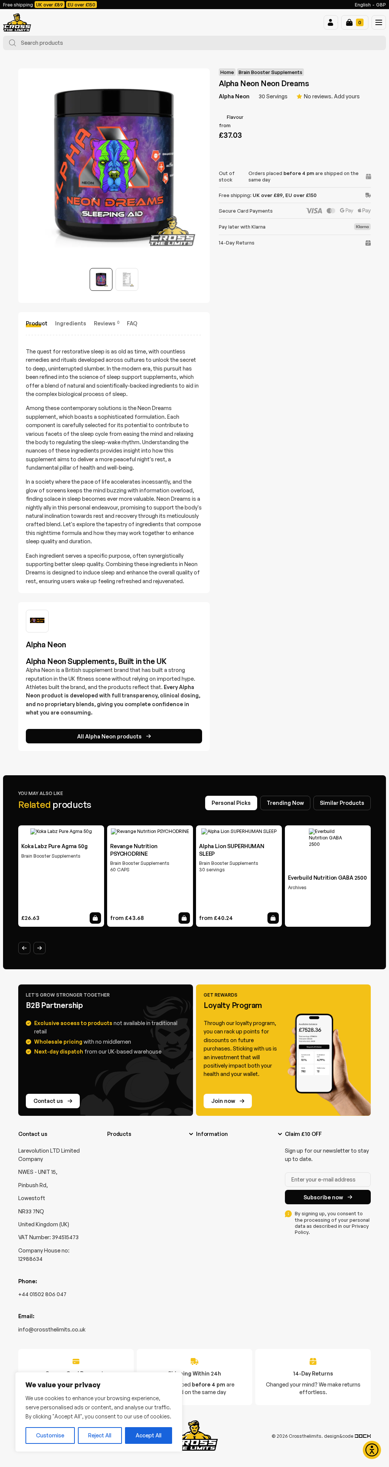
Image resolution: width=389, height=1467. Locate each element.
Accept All (148, 1435)
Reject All (99, 1435)
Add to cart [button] (95, 918)
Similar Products (342, 803)
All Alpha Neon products (109, 736)
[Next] (39, 948)
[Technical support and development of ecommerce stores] (363, 1436)
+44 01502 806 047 (42, 1294)
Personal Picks (231, 803)
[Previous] (24, 948)
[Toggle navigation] (379, 22)
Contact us (48, 1101)
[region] (98, 1412)
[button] (331, 22)
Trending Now (285, 803)
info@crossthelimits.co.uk (51, 1329)
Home (227, 72)
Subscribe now (323, 1197)
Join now (223, 1101)
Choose (184, 918)
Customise (50, 1435)
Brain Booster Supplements (270, 72)
